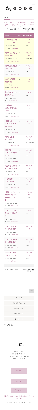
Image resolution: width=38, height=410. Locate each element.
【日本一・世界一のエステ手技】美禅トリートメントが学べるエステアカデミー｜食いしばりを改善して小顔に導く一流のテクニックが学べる (19, 24)
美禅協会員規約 (23, 396)
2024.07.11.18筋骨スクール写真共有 (11, 213)
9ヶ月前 (29, 92)
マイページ (19, 298)
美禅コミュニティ (15, 48)
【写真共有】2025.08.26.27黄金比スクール (10, 123)
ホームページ (19, 319)
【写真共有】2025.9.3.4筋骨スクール (11, 108)
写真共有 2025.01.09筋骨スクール (11, 152)
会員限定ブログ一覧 (19, 303)
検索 (31, 290)
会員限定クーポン (19, 308)
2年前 (29, 210)
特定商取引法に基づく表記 (11, 396)
